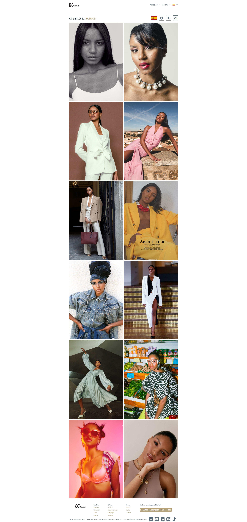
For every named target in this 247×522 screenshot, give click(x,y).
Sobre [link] (165, 4)
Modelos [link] (154, 4)
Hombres (96, 510)
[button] (161, 18)
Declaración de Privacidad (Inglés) (135, 519)
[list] (155, 4)
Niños (95, 513)
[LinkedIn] (168, 519)
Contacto (128, 513)
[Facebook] (163, 519)
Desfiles (110, 507)
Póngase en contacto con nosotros (155, 509)
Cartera (128, 507)
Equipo (128, 510)
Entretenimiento (113, 510)
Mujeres (96, 507)
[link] (175, 4)
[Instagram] (151, 519)
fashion (91, 18)
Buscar (96, 515)
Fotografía (111, 513)
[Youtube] (157, 519)
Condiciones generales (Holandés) (110, 519)
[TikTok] (174, 519)
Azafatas (110, 515)
